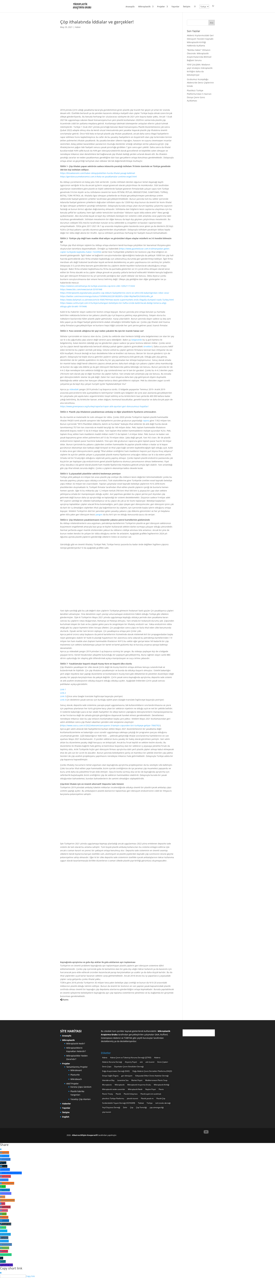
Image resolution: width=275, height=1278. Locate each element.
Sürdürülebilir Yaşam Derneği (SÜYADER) (118, 1103)
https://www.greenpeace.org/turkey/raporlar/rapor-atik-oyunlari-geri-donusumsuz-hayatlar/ (104, 406)
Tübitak (141, 1103)
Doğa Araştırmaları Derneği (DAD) (116, 1071)
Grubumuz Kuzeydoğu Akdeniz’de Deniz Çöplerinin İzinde (200, 83)
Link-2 (63, 692)
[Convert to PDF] (72, 1003)
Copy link (30, 1276)
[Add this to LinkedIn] (65, 1003)
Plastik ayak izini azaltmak (151, 1094)
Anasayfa (130, 7)
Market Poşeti (136, 1080)
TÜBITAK (128, 1038)
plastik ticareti (132, 1098)
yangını (99, 514)
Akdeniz (157, 1057)
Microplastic (107, 1084)
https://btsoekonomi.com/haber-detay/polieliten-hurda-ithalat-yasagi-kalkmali (97, 173)
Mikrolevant (76, 1070)
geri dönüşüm (126, 1075)
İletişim (186, 7)
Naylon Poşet (150, 1089)
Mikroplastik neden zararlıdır (113, 1089)
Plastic (161, 1089)
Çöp (131, 1107)
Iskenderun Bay (108, 1080)
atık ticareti (150, 1062)
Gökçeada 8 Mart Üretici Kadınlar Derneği (152, 1075)
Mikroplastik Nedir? (75, 1043)
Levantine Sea (122, 1080)
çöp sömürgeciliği (157, 1107)
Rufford (164, 1034)
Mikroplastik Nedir (135, 1089)
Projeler (161, 7)
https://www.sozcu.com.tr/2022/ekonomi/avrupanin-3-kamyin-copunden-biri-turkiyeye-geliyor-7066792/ (110, 725)
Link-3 (63, 696)
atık (141, 1062)
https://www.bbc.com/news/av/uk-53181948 (81, 289)
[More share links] (79, 1003)
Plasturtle (75, 1074)
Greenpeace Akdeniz (111, 1038)
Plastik (118, 1094)
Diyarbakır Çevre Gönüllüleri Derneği (129, 1066)
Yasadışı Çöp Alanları (80, 1099)
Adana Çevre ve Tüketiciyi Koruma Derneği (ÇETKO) (130, 1057)
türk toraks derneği (163, 1103)
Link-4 (63, 699)
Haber (78, 27)
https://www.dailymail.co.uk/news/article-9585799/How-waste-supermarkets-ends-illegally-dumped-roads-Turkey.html (117, 299)
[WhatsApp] (75, 1003)
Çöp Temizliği (141, 1107)
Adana (104, 1057)
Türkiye (150, 1103)
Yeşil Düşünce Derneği (111, 1107)
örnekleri (147, 346)
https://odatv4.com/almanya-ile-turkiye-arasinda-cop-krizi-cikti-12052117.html (97, 286)
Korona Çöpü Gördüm (80, 1086)
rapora (146, 420)
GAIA (157, 1034)
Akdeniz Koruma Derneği (112, 1062)
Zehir (125, 1107)
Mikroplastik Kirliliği (161, 1084)
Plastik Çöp (160, 1098)
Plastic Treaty (107, 1094)
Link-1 (63, 689)
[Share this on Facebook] (60, 1003)
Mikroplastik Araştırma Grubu (139, 1084)
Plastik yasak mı (147, 1098)
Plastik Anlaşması (131, 1094)
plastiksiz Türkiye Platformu (113, 1098)
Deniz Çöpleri (162, 1062)
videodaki (74, 389)
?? (195, 7)
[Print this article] (70, 1003)
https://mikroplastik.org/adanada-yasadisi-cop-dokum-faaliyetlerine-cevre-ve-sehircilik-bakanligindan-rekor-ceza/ (114, 292)
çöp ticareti (106, 1112)
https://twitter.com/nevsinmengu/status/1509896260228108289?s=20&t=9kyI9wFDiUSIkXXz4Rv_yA (106, 296)
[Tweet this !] (63, 1003)
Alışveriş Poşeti (131, 1062)
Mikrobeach (76, 1079)
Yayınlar (175, 7)
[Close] (1, 1149)
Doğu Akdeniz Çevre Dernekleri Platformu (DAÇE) (152, 1071)
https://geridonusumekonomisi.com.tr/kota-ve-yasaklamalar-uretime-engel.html (98, 176)
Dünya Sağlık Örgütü (110, 1075)
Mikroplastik (144, 7)
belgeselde (136, 339)
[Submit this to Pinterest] (68, 1003)
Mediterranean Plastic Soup (156, 1080)
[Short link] (77, 1003)
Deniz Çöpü (106, 1066)
